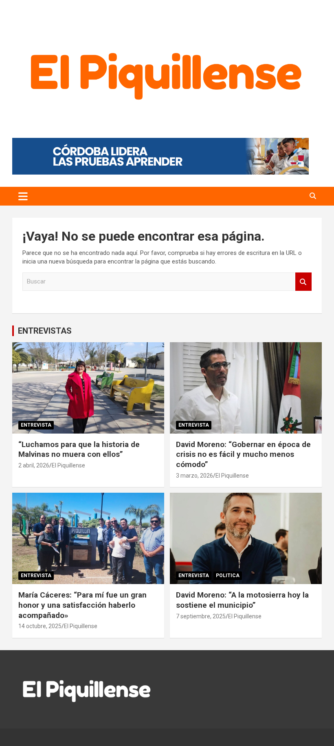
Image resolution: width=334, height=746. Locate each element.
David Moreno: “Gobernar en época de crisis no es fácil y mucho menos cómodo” (243, 454)
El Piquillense (68, 465)
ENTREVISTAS (45, 331)
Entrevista (36, 425)
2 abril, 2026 (33, 465)
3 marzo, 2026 (194, 475)
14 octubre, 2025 (40, 626)
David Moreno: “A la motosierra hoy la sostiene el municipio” (242, 600)
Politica (228, 575)
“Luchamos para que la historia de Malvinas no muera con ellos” (79, 449)
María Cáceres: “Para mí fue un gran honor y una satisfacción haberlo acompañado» (82, 605)
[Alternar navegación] (23, 196)
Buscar (303, 281)
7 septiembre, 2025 (201, 616)
